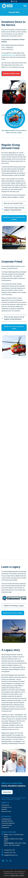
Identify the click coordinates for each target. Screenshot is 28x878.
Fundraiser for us (6, 807)
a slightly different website (17, 875)
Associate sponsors (7, 821)
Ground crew (5, 805)
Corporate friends (6, 825)
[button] (25, 6)
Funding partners (6, 819)
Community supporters (8, 823)
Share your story (6, 811)
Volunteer (4, 809)
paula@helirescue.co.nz (8, 55)
